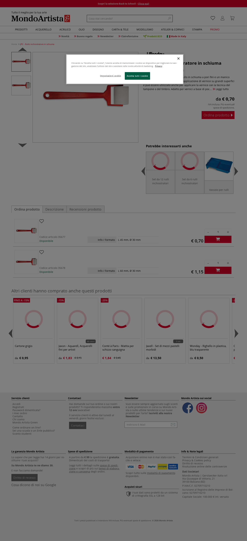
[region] (125, 69)
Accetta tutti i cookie (137, 75)
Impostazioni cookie (110, 75)
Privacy (158, 66)
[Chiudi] (178, 59)
